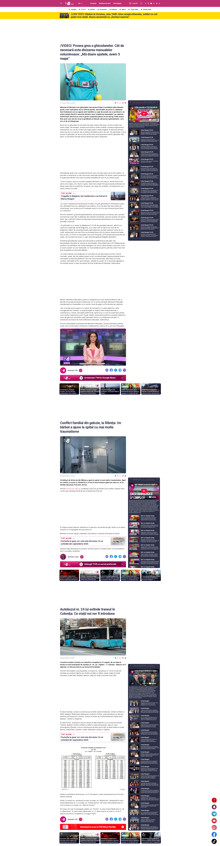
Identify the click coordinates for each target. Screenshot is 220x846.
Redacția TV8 (73, 370)
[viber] (125, 103)
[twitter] (120, 103)
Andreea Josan (73, 557)
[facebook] (117, 103)
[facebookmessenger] (115, 103)
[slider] (93, 364)
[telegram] (122, 103)
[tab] (138, 103)
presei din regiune (73, 489)
